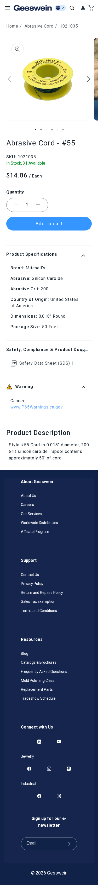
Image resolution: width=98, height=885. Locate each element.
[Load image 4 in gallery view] (52, 129)
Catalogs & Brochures (38, 662)
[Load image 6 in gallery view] (63, 129)
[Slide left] (9, 79)
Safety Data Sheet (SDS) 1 (46, 363)
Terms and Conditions (39, 611)
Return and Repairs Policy (42, 592)
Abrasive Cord (39, 26)
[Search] (72, 8)
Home (12, 26)
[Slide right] (88, 79)
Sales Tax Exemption (38, 601)
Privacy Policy (32, 584)
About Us (28, 496)
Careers (27, 504)
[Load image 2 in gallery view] (41, 129)
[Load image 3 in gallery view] (46, 129)
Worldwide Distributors (39, 523)
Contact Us (30, 575)
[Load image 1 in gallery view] (35, 129)
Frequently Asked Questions (44, 671)
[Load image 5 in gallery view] (57, 129)
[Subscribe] (68, 843)
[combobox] (72, 8)
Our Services (31, 514)
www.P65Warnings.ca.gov (36, 407)
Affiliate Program (35, 532)
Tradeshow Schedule (38, 698)
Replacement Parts (37, 689)
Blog (24, 653)
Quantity (15, 192)
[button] (7, 8)
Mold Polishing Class (37, 680)
